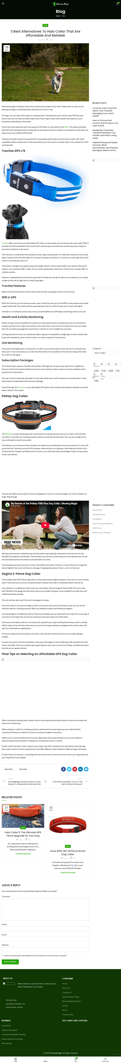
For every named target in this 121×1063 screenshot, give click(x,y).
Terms (64, 1010)
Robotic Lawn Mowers (102, 532)
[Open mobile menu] (3, 3)
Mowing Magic (56, 1053)
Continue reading (23, 854)
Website (5, 945)
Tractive (5, 243)
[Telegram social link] (86, 769)
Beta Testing (7, 1043)
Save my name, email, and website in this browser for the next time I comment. (35, 955)
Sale (67, 846)
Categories (97, 348)
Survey (65, 1005)
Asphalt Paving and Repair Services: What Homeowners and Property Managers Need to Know (105, 146)
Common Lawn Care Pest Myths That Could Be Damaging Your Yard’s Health (105, 112)
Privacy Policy (68, 1014)
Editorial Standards (9, 1030)
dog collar (9, 769)
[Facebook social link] (63, 769)
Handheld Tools (99, 514)
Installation (97, 519)
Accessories (97, 510)
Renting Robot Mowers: (72, 1001)
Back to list (45, 781)
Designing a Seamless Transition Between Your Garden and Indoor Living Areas (105, 134)
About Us (66, 988)
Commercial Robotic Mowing (13, 1034)
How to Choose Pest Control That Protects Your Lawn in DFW (105, 123)
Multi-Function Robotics (103, 523)
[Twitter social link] (69, 769)
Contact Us (66, 992)
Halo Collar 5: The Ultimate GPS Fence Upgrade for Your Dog (23, 834)
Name (5, 924)
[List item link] (30, 1000)
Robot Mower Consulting (12, 1039)
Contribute (6, 1025)
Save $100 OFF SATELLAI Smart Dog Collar (67, 852)
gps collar (23, 769)
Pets (63, 16)
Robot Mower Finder (70, 997)
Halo (66, 127)
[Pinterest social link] (74, 769)
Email (4, 934)
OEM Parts (97, 528)
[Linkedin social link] (80, 769)
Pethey (8, 434)
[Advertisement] (45, 474)
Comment (6, 896)
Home (58, 16)
